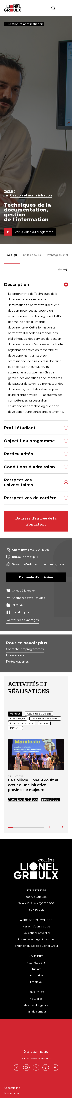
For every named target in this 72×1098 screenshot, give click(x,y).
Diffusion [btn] (15, 728)
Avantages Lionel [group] (57, 254)
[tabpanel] (36, 391)
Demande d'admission (36, 577)
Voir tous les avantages (22, 620)
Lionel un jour (15, 655)
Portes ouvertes (17, 661)
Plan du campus (36, 1011)
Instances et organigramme (36, 939)
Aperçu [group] (12, 254)
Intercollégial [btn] (17, 718)
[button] (65, 8)
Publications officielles (36, 932)
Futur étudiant (36, 962)
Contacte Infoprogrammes (25, 649)
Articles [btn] (44, 723)
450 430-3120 (36, 909)
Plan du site (11, 1093)
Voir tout (15, 713)
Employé (36, 981)
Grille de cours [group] (32, 254)
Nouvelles (36, 998)
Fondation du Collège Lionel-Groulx (36, 945)
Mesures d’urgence (36, 1005)
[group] (36, 770)
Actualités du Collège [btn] (39, 713)
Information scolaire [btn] (21, 723)
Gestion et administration (31, 195)
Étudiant (36, 969)
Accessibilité (12, 1087)
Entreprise (36, 975)
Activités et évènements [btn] (45, 718)
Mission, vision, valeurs (36, 926)
